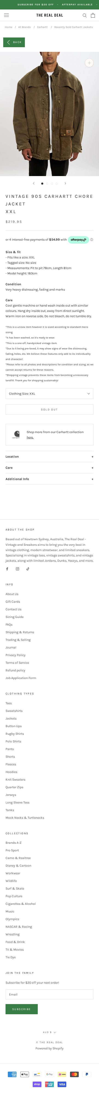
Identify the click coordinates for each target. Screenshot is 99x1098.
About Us (12, 594)
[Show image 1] (42, 184)
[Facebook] (7, 568)
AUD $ (47, 1032)
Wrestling (13, 934)
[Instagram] (17, 568)
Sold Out (49, 409)
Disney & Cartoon (18, 866)
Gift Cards (13, 602)
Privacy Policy (16, 655)
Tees (9, 703)
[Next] (65, 183)
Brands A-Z (13, 843)
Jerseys (11, 795)
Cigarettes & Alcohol (21, 904)
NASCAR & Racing (19, 927)
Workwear (13, 873)
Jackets (11, 718)
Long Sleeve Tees (17, 802)
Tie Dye (11, 957)
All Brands (24, 27)
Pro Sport (12, 850)
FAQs (9, 625)
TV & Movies (15, 950)
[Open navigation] (6, 15)
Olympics (12, 919)
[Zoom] (89, 63)
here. (30, 437)
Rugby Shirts (15, 734)
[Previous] (33, 183)
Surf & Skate (15, 888)
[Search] (85, 15)
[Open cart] (93, 15)
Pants (10, 749)
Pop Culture (14, 896)
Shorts (10, 757)
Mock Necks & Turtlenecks (25, 818)
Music (10, 911)
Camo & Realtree (18, 858)
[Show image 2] (47, 184)
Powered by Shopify (49, 1048)
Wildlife (11, 881)
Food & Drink (15, 942)
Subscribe (21, 1009)
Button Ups (14, 726)
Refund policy (15, 670)
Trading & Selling (18, 640)
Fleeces (11, 764)
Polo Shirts (13, 741)
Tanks (10, 810)
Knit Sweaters (15, 780)
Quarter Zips (14, 787)
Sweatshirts (14, 711)
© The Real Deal (49, 1042)
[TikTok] (27, 568)
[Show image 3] (52, 184)
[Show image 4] (57, 184)
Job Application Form (21, 678)
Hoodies (11, 772)
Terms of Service (17, 663)
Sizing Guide (14, 617)
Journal (11, 647)
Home (8, 27)
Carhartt (42, 27)
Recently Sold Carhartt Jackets (73, 27)
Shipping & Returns (20, 632)
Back (17, 41)
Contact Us (13, 609)
